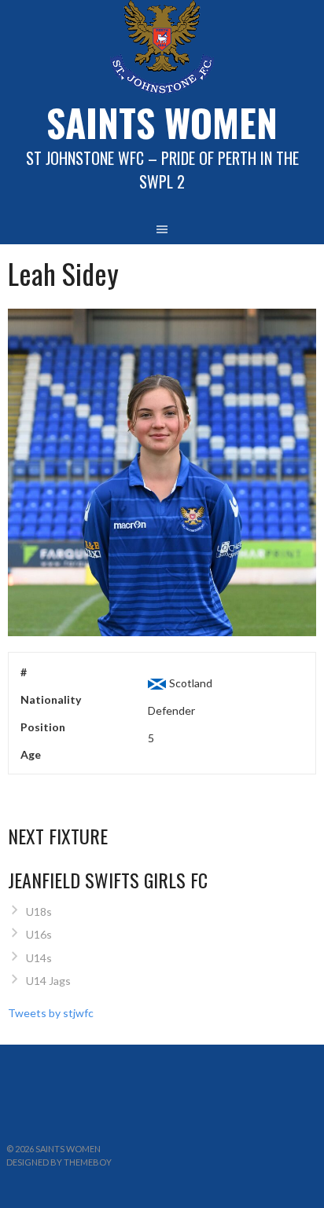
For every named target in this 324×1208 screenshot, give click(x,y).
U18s (39, 911)
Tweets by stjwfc (51, 1012)
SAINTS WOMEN (162, 122)
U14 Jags (48, 980)
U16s (39, 934)
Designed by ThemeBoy (59, 1162)
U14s (39, 958)
